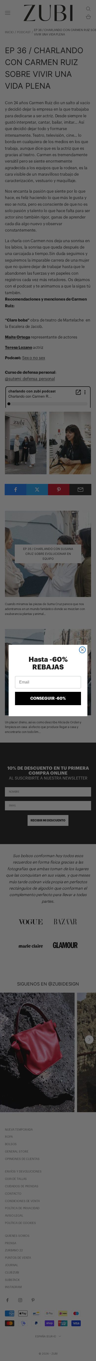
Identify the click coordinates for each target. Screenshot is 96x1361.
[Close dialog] (82, 650)
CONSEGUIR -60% (48, 698)
